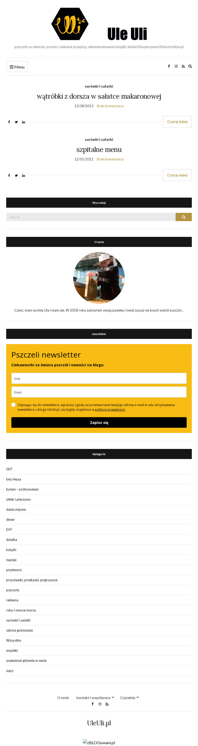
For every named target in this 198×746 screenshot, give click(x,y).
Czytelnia (127, 697)
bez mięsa (13, 479)
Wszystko (13, 640)
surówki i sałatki (99, 86)
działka (11, 540)
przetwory (14, 570)
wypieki (12, 650)
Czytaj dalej (177, 121)
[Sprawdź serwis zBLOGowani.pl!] (99, 742)
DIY (9, 529)
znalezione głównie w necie (26, 660)
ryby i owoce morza (21, 610)
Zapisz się (99, 422)
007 (9, 469)
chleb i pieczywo (18, 499)
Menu (18, 66)
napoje (11, 560)
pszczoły (12, 590)
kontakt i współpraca (93, 697)
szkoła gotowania (19, 630)
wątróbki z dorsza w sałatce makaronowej (99, 96)
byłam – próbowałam (22, 489)
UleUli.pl (99, 723)
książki (11, 550)
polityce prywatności (110, 409)
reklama (12, 600)
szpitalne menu (99, 149)
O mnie (63, 697)
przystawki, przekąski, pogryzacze (31, 580)
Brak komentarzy (110, 106)
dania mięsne (16, 509)
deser (10, 519)
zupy (9, 671)
